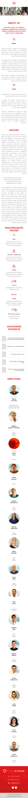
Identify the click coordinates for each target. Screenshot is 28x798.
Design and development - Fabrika (14, 796)
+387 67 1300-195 (15, 776)
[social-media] (13, 788)
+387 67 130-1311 (15, 779)
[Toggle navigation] (14, 3)
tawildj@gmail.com (15, 783)
